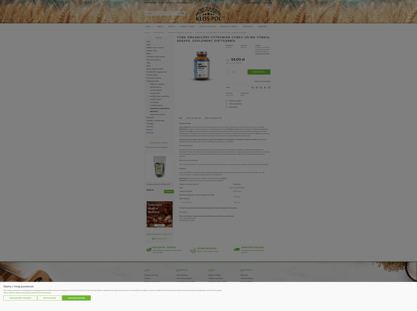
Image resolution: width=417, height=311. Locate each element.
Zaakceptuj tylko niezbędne (20, 298)
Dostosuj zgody (49, 298)
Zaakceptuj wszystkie (76, 298)
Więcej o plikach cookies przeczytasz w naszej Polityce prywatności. (27, 292)
